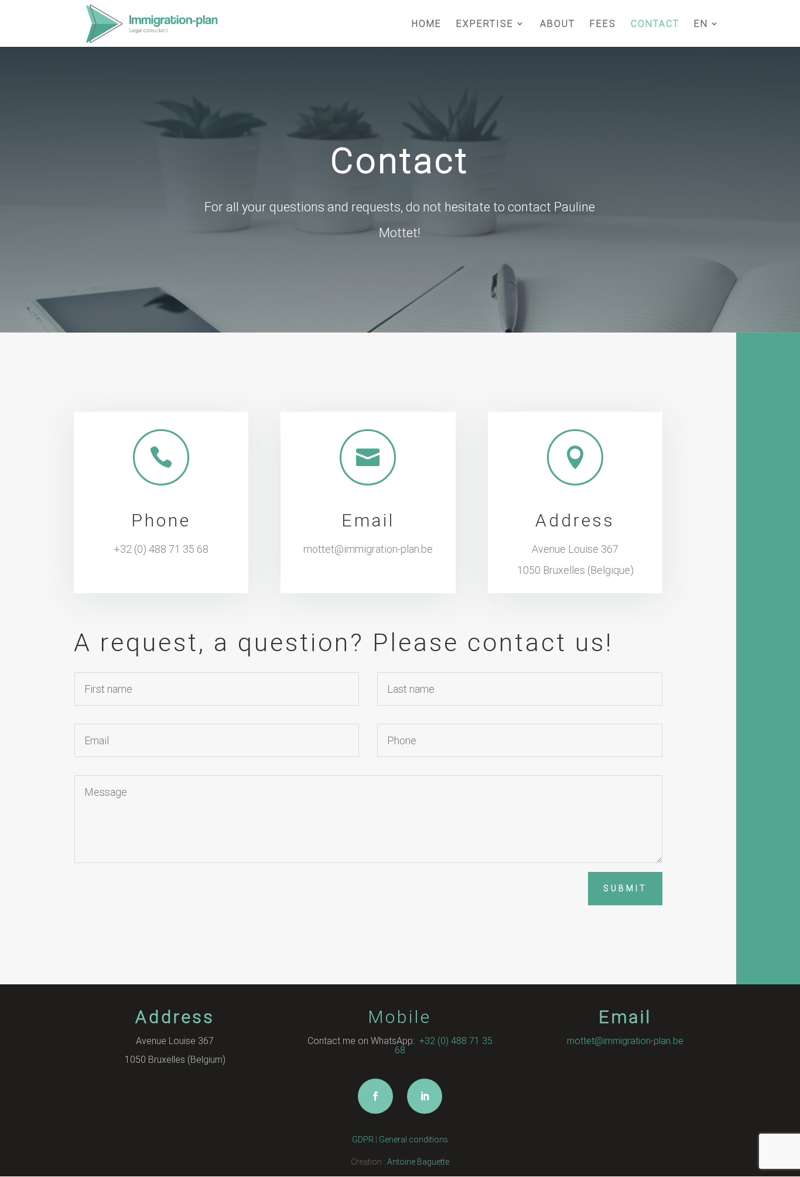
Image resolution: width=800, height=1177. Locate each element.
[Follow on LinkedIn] (424, 1096)
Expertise (485, 24)
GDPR (363, 1139)
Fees (603, 24)
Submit (625, 888)
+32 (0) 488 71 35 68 (161, 549)
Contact (655, 24)
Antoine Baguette (418, 1162)
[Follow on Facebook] (375, 1096)
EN (701, 24)
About (557, 24)
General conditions (413, 1139)
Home (427, 24)
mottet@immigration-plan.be (368, 549)
